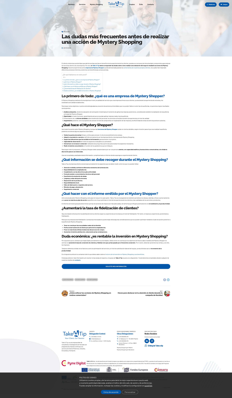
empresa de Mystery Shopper (94, 68)
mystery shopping (92, 279)
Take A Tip (96, 65)
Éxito (141, 4)
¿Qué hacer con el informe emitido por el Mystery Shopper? (80, 86)
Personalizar (130, 392)
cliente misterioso (68, 279)
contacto (77, 260)
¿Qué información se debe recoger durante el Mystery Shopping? (82, 84)
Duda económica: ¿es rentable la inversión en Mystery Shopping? (82, 90)
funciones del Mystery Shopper (108, 129)
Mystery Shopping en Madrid (124, 347)
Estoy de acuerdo (111, 392)
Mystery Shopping (96, 4)
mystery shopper (80, 279)
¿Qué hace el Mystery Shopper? (73, 82)
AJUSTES (148, 386)
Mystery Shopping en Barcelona (125, 349)
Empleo (132, 4)
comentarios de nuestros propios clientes (137, 68)
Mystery (67, 32)
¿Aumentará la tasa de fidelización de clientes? (77, 88)
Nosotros (71, 4)
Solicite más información (116, 266)
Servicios (82, 4)
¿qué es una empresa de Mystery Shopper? (130, 96)
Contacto (150, 4)
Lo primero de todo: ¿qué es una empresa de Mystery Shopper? (82, 80)
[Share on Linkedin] (168, 279)
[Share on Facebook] (164, 279)
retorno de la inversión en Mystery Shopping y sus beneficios (125, 254)
